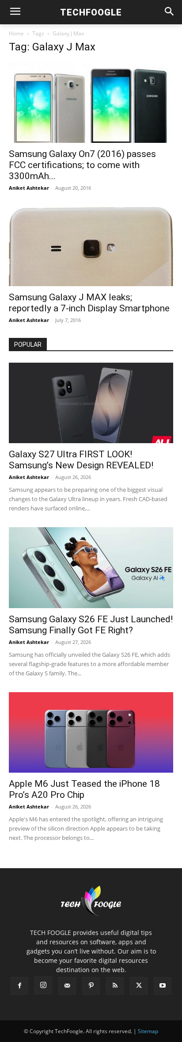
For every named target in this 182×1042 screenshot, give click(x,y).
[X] (139, 986)
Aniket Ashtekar (29, 187)
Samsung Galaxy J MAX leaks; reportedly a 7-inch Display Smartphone (89, 303)
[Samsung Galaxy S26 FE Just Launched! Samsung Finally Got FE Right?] (91, 567)
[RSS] (115, 986)
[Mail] (67, 986)
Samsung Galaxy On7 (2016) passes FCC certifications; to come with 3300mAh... (82, 165)
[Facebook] (19, 986)
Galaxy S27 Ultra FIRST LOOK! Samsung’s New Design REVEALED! (81, 460)
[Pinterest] (91, 986)
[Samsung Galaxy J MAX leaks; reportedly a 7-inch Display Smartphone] (91, 246)
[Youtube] (162, 986)
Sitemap (148, 1031)
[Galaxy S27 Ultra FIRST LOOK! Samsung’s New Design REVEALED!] (91, 403)
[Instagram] (43, 985)
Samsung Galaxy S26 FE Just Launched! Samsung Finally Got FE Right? (91, 625)
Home (16, 33)
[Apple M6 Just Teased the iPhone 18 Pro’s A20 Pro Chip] (91, 732)
